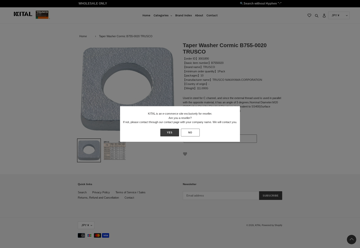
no (190, 132)
